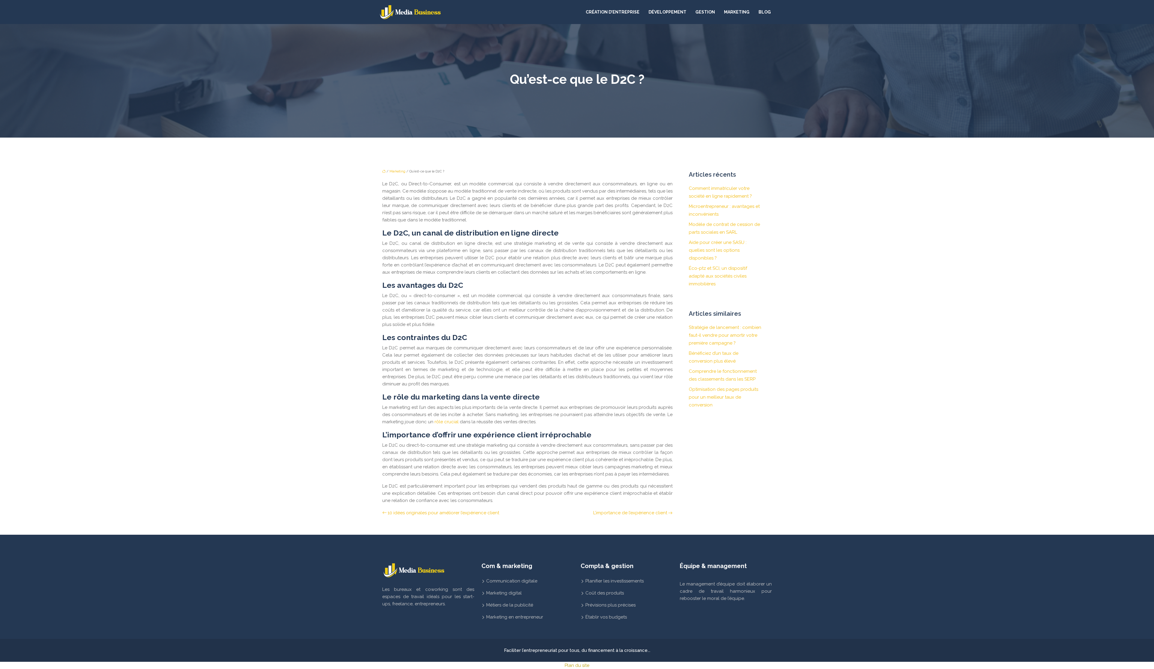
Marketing (736, 12)
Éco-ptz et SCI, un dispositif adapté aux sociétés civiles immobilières (718, 276)
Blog (765, 12)
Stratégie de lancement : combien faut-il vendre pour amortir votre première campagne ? (725, 335)
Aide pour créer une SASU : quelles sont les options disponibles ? (717, 250)
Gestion (705, 12)
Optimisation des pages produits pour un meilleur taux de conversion (723, 397)
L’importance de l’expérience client (630, 512)
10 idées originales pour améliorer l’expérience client (443, 512)
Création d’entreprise (613, 12)
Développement (667, 12)
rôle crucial (447, 421)
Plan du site (577, 665)
